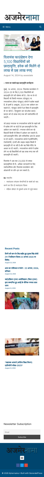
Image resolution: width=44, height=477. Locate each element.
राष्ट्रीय (9, 178)
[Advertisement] (23, 5)
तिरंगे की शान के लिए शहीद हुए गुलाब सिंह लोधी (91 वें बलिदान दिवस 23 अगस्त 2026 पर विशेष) (21, 256)
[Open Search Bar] (40, 27)
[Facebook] (18, 465)
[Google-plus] (26, 465)
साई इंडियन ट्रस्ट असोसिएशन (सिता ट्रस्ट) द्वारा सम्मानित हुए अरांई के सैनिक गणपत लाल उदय (21, 282)
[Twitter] (22, 465)
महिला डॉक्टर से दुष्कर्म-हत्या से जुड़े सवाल (21, 189)
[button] (22, 458)
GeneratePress (35, 473)
